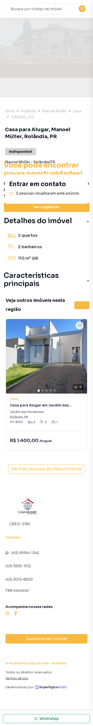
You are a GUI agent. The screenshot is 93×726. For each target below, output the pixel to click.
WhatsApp (49, 718)
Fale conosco (17, 590)
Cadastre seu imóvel (46, 638)
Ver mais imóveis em (46, 469)
